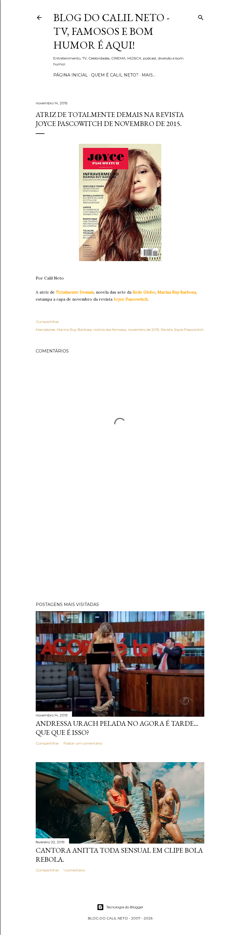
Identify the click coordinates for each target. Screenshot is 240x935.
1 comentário (74, 870)
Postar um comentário (83, 743)
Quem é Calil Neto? (114, 75)
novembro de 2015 (143, 329)
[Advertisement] (120, 546)
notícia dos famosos (109, 329)
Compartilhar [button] (47, 321)
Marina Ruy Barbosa (74, 329)
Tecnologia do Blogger (124, 907)
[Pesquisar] (200, 16)
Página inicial (70, 75)
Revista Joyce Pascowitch (182, 329)
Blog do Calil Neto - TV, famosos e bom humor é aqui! (111, 31)
